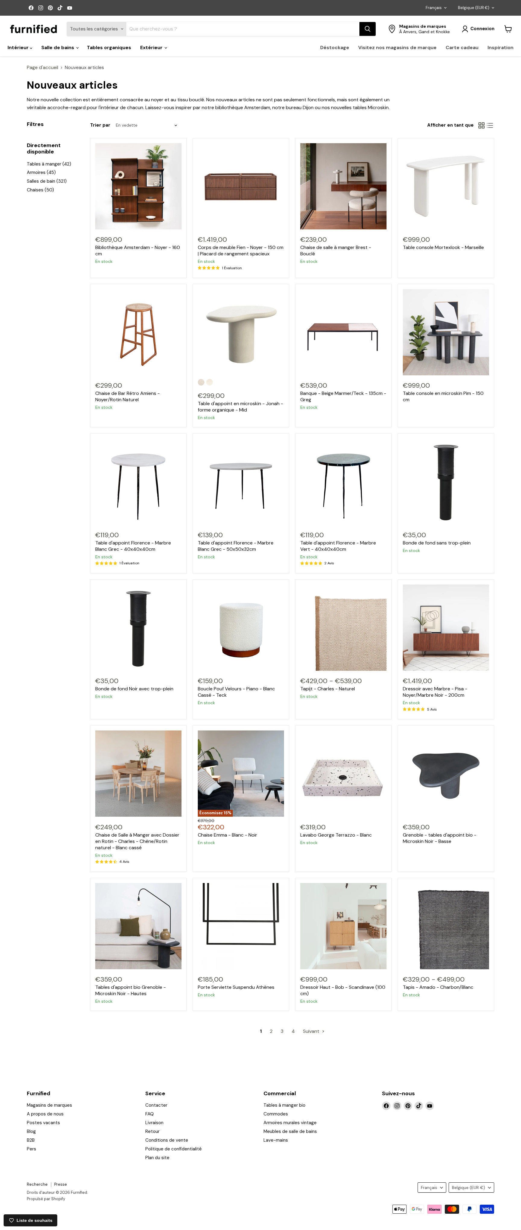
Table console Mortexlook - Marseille (443, 247)
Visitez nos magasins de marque (397, 47)
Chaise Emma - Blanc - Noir (227, 835)
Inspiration (500, 47)
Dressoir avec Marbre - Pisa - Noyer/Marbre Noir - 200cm (435, 692)
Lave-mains (276, 1140)
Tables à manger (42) (49, 164)
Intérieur (19, 47)
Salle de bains (58, 47)
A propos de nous (45, 1114)
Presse (60, 1184)
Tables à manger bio (284, 1105)
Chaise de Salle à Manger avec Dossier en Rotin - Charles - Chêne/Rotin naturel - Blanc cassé (137, 841)
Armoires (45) (41, 172)
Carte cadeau (462, 47)
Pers (31, 1149)
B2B (31, 1140)
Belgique (473, 7)
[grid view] (481, 125)
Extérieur (152, 47)
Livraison (154, 1123)
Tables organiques (109, 47)
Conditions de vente (166, 1140)
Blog (31, 1131)
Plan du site (157, 1158)
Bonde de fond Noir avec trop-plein (134, 689)
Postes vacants (43, 1123)
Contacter (156, 1105)
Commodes (276, 1114)
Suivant (311, 1031)
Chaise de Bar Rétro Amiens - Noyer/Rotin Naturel (127, 396)
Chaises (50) (40, 190)
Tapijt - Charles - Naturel (327, 689)
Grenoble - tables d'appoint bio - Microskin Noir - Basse (439, 838)
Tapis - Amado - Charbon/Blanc (438, 987)
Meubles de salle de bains (290, 1131)
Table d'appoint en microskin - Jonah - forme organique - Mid (240, 406)
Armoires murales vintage (290, 1123)
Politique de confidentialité (173, 1149)
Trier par (100, 125)
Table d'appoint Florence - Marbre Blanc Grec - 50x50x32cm (235, 546)
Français (434, 7)
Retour (152, 1131)
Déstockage (334, 47)
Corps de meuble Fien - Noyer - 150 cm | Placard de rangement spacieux (240, 250)
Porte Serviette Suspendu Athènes (236, 987)
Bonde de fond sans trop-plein (437, 543)
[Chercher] (367, 29)
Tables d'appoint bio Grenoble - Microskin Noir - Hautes (130, 990)
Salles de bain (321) (47, 181)
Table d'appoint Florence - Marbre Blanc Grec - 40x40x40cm (133, 546)
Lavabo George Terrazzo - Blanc (336, 835)
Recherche (37, 1184)
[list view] (490, 125)
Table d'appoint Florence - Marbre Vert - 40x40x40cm (338, 546)
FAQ (149, 1114)
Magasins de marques (49, 1105)
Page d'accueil (42, 67)
